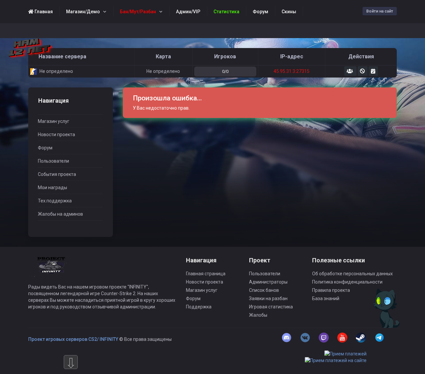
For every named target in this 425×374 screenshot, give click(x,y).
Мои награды (52, 187)
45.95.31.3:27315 (291, 71)
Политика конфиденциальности (347, 282)
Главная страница (205, 273)
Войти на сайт (379, 11)
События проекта (57, 174)
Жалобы (258, 315)
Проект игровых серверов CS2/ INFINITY (73, 339)
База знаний (325, 298)
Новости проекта (56, 134)
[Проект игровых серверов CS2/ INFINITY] (51, 270)
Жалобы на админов (60, 214)
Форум (45, 147)
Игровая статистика (271, 306)
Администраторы (268, 282)
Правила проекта (331, 290)
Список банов (264, 290)
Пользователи (53, 161)
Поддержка (199, 306)
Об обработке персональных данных (352, 273)
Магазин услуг (53, 121)
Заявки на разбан (268, 298)
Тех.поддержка (55, 200)
